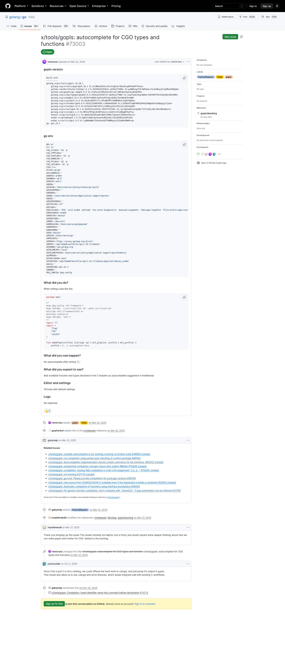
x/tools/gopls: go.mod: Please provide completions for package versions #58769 (92, 478)
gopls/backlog (125, 517)
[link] (55, 422)
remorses (53, 61)
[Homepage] (8, 6)
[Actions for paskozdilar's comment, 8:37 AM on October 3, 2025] (188, 563)
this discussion (113, 497)
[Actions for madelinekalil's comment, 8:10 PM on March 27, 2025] (188, 527)
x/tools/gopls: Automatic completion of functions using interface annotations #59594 (94, 486)
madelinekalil (55, 527)
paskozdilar (54, 563)
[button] (184, 78)
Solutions (38, 6)
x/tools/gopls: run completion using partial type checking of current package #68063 (94, 458)
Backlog (112, 517)
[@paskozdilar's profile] (44, 564)
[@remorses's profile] (44, 61)
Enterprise (99, 6)
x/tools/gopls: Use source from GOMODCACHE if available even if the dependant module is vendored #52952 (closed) (112, 482)
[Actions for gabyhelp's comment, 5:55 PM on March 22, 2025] (188, 440)
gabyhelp (53, 440)
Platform (20, 6)
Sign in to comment (145, 603)
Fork (249, 17)
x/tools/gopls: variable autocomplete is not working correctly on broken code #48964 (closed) (99, 454)
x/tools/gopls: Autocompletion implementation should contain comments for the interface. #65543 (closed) (105, 462)
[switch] (48, 411)
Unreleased (89, 430)
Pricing (116, 6)
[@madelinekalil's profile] (44, 527)
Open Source (77, 6)
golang (14, 17)
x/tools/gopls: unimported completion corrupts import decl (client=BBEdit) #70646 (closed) (97, 466)
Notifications (228, 17)
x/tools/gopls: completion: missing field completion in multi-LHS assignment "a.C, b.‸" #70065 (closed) (103, 470)
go (24, 17)
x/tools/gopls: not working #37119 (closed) (71, 474)
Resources (56, 6)
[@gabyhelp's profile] (44, 440)
